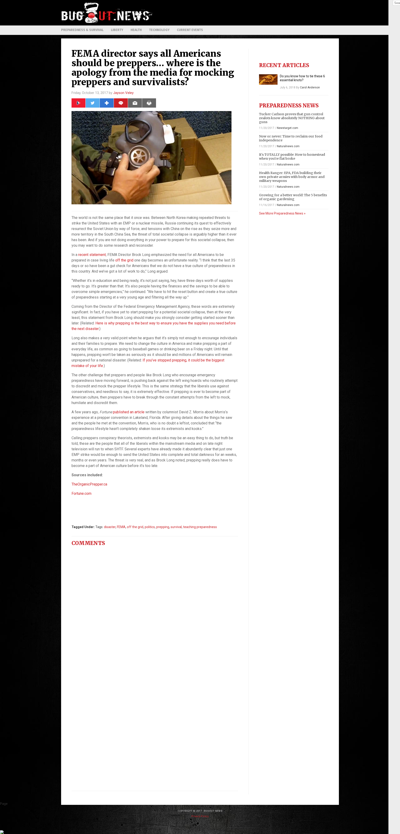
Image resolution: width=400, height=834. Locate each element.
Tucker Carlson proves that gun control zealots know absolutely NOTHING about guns (292, 118)
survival (176, 527)
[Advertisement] (254, 12)
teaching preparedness (200, 527)
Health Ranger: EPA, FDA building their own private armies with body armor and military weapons (292, 177)
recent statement (92, 254)
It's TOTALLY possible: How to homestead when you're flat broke (292, 156)
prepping (162, 527)
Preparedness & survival (82, 30)
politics (150, 527)
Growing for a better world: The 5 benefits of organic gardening (293, 197)
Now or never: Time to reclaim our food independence (290, 138)
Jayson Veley (123, 93)
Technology (159, 30)
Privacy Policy (200, 816)
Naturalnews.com (288, 146)
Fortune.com (81, 493)
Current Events (190, 30)
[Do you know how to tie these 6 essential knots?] (268, 79)
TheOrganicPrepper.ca (89, 484)
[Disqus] (155, 608)
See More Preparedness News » (282, 213)
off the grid (124, 260)
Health (136, 30)
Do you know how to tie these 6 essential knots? (302, 78)
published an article (128, 412)
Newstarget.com (287, 128)
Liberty (117, 30)
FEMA (121, 527)
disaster (110, 527)
